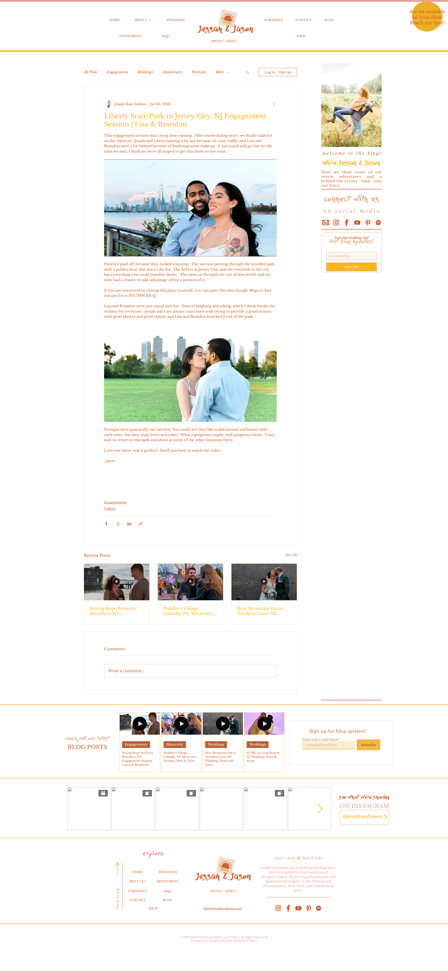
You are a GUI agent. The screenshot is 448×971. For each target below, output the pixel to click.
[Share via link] (140, 523)
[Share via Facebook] (106, 523)
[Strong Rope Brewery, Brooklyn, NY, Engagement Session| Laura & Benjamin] (116, 582)
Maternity (174, 744)
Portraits (199, 72)
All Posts (90, 72)
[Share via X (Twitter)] (118, 523)
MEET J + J (142, 20)
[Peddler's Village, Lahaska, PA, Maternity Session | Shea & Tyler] (190, 582)
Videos (109, 508)
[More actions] (274, 104)
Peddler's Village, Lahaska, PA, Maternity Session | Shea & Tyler (188, 611)
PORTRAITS (273, 20)
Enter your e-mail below (320, 739)
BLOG (328, 20)
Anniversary (172, 72)
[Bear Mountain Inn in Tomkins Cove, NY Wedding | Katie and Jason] (264, 582)
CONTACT (304, 20)
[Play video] (190, 207)
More (220, 72)
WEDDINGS (175, 20)
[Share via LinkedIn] (129, 523)
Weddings (145, 72)
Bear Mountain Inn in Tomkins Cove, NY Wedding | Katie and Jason (260, 611)
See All (291, 555)
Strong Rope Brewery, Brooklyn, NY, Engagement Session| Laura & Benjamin (113, 611)
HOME (114, 20)
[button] (247, 72)
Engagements (117, 72)
